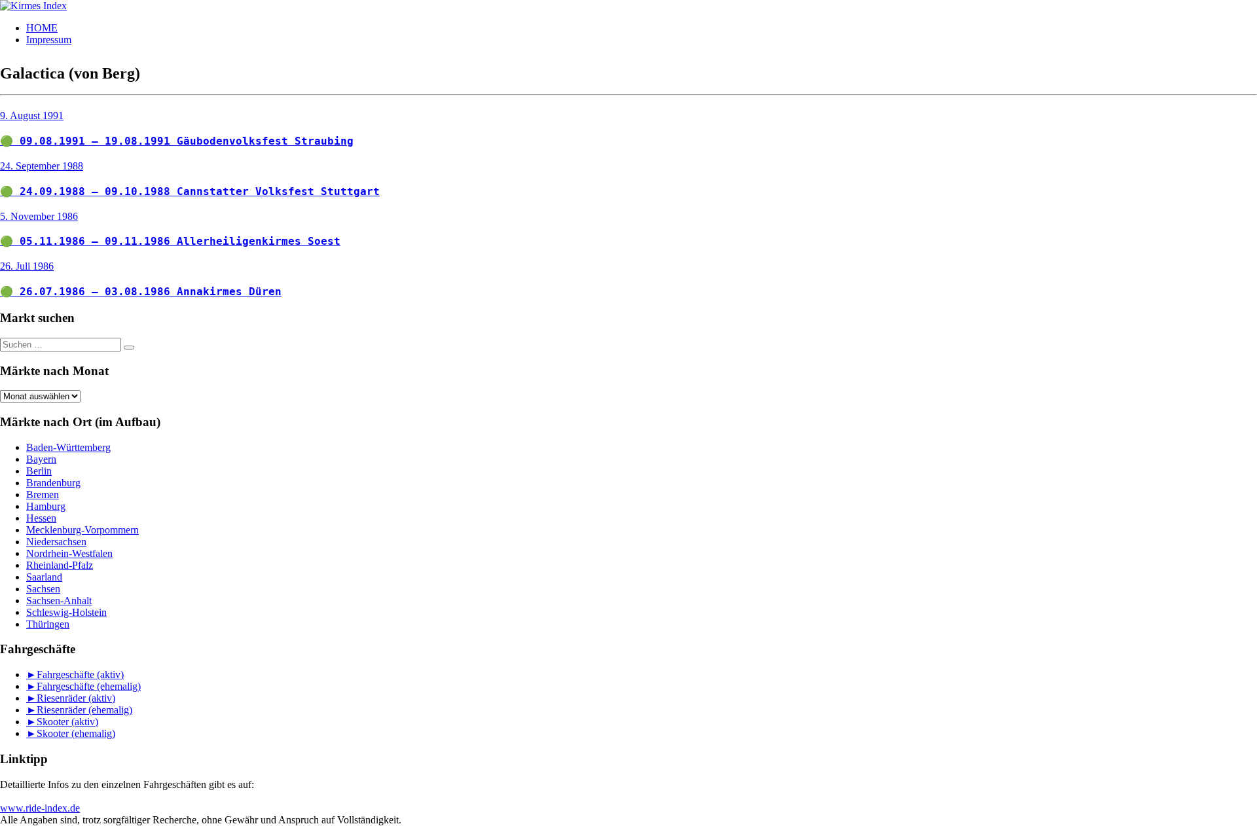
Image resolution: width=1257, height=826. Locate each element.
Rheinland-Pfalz (59, 565)
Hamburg (45, 506)
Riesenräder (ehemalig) (84, 709)
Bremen (42, 494)
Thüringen (47, 624)
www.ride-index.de (40, 808)
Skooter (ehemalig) (76, 733)
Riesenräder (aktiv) (76, 698)
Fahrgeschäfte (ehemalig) (89, 686)
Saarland (44, 577)
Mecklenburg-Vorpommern (82, 529)
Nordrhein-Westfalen (69, 553)
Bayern (41, 459)
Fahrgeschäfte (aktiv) (80, 674)
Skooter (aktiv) (67, 721)
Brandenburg (53, 482)
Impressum (48, 39)
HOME (42, 27)
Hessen (41, 518)
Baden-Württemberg (68, 447)
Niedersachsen (56, 541)
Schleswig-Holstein (66, 612)
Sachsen (43, 588)
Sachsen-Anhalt (59, 600)
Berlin (39, 470)
